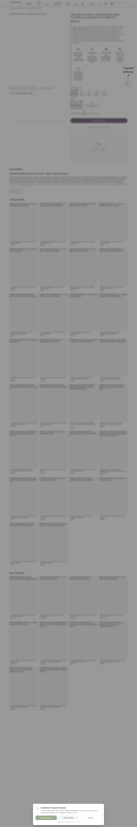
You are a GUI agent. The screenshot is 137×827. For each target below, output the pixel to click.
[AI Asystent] (128, 83)
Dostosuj (90, 818)
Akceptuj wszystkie (46, 818)
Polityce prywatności (75, 821)
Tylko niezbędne (68, 818)
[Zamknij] (134, 67)
